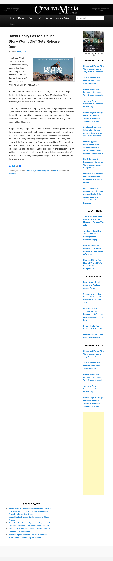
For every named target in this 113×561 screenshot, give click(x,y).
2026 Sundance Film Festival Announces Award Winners (92, 80)
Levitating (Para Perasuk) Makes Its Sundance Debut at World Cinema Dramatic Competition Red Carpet (93, 147)
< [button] (87, 41)
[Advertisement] (93, 453)
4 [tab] (95, 53)
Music (31, 18)
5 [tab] (98, 53)
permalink (12, 173)
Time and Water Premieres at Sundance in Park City (93, 103)
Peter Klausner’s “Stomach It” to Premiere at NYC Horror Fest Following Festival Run (93, 314)
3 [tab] (92, 53)
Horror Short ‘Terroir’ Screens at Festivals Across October (92, 285)
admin (55, 170)
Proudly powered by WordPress (56, 551)
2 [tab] (89, 53)
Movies (21, 18)
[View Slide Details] (93, 41)
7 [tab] (94, 55)
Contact (12, 24)
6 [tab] (102, 53)
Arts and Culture (62, 18)
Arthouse (30, 170)
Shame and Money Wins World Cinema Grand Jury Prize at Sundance (93, 69)
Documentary (40, 170)
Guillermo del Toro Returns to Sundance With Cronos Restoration (93, 92)
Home (11, 18)
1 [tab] (86, 53)
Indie (39, 18)
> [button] (101, 41)
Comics (49, 18)
